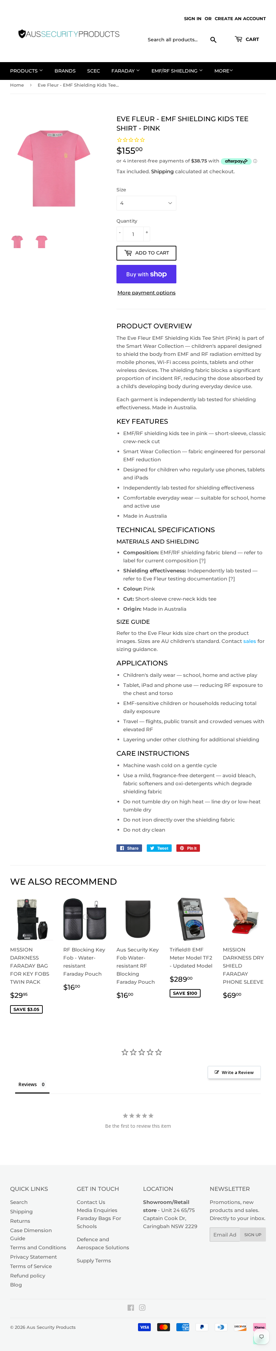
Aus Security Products (51, 1327)
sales (249, 641)
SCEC (93, 71)
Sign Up (253, 1234)
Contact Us (91, 1202)
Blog (16, 1285)
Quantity (126, 221)
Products (24, 71)
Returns (20, 1221)
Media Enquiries (97, 1210)
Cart (251, 39)
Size (121, 190)
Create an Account (240, 18)
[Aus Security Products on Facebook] (130, 1308)
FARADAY (123, 71)
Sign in (193, 18)
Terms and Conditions (38, 1247)
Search (19, 1202)
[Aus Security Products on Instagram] (142, 1308)
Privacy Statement (33, 1257)
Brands (65, 71)
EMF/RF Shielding (175, 71)
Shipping (162, 171)
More (221, 71)
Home (17, 85)
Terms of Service (31, 1266)
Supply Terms (94, 1260)
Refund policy (27, 1275)
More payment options (146, 292)
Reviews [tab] (28, 1084)
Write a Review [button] (238, 1072)
